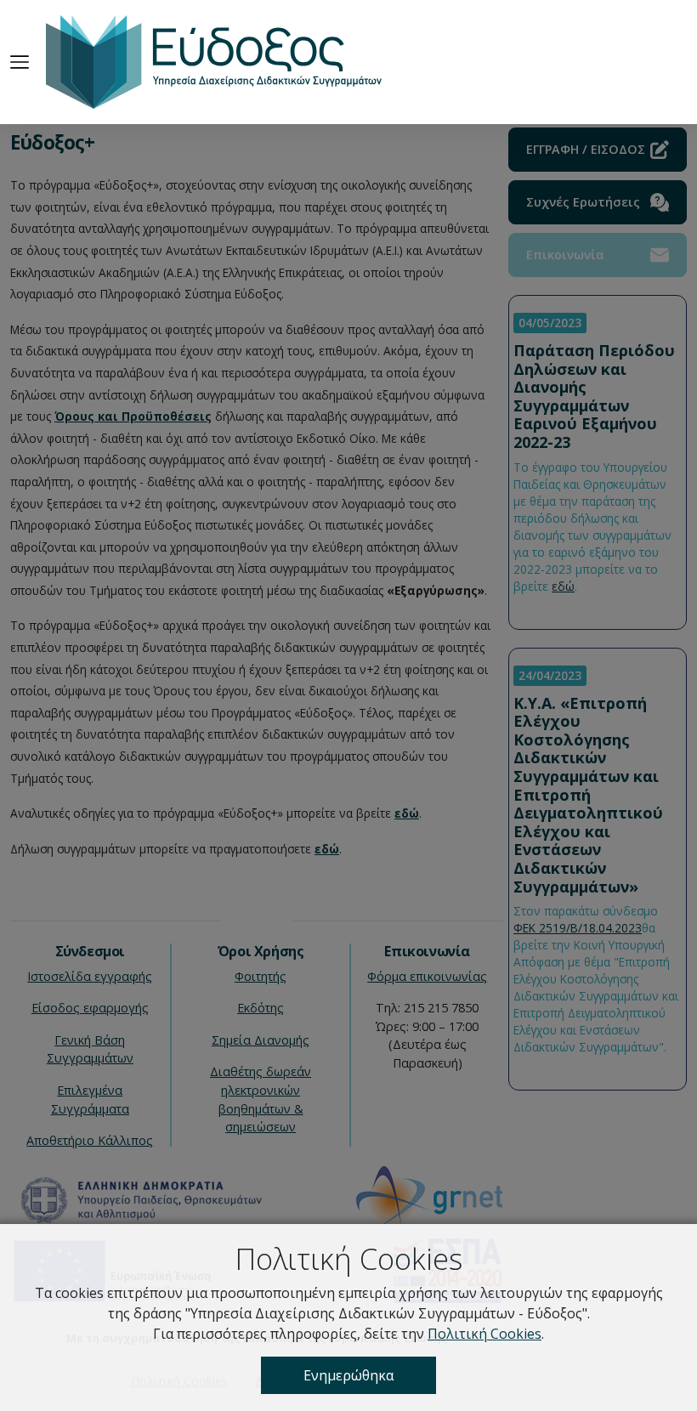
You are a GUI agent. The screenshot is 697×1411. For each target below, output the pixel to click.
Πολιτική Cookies (484, 1333)
